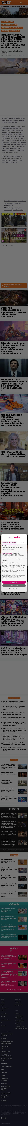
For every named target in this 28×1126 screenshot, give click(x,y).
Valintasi (22, 542)
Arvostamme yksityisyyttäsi (9, 542)
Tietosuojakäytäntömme (14, 588)
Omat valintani (14, 585)
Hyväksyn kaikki (14, 582)
